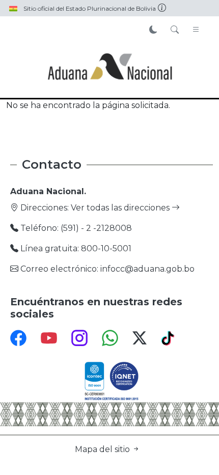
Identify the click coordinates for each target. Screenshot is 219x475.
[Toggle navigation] (196, 30)
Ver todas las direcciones (121, 208)
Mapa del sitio (103, 449)
